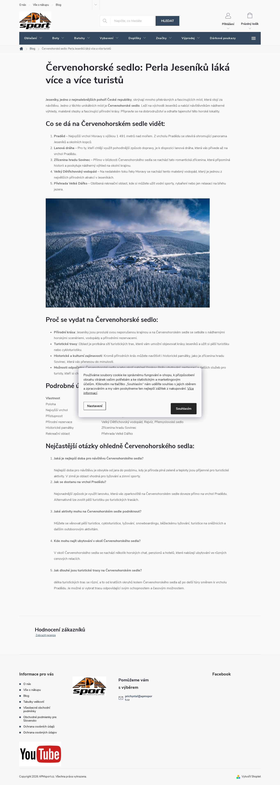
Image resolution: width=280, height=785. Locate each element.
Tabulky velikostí (33, 702)
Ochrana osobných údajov (40, 732)
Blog (58, 5)
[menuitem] (33, 38)
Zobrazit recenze (46, 635)
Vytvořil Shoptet (251, 776)
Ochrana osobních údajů (39, 726)
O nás (22, 5)
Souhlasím (183, 408)
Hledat (167, 21)
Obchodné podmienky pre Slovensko (39, 719)
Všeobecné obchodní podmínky (36, 709)
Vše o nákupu (41, 5)
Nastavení (94, 406)
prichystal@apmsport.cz (138, 698)
